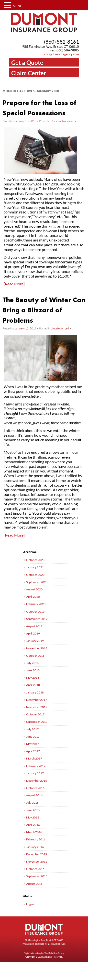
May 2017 (32, 744)
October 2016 (35, 788)
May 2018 (32, 677)
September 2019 (36, 619)
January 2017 (35, 773)
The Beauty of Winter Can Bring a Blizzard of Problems (44, 310)
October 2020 (35, 575)
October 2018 (35, 655)
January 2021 (35, 567)
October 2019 (35, 611)
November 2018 (36, 648)
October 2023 (35, 560)
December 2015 (36, 854)
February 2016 (35, 839)
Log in (30, 904)
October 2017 (35, 714)
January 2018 (35, 692)
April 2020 (33, 596)
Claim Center (28, 73)
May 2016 (32, 817)
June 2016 (33, 810)
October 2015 (35, 869)
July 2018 (32, 663)
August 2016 (34, 795)
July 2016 (32, 802)
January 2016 (35, 847)
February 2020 (35, 604)
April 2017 (33, 751)
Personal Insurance (62, 121)
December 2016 (36, 780)
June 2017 (33, 736)
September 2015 (36, 876)
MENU (17, 6)
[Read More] (14, 283)
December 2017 (36, 700)
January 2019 (35, 641)
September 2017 (36, 721)
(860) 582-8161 (61, 41)
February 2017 (35, 766)
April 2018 (33, 685)
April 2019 (33, 633)
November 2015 (36, 861)
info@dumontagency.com (61, 54)
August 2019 (34, 626)
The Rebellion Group (54, 953)
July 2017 (32, 729)
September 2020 (36, 582)
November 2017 (36, 707)
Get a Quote (27, 62)
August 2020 (34, 589)
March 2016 (34, 832)
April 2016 (33, 825)
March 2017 (34, 758)
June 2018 (33, 670)
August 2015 (34, 883)
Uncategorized (60, 328)
